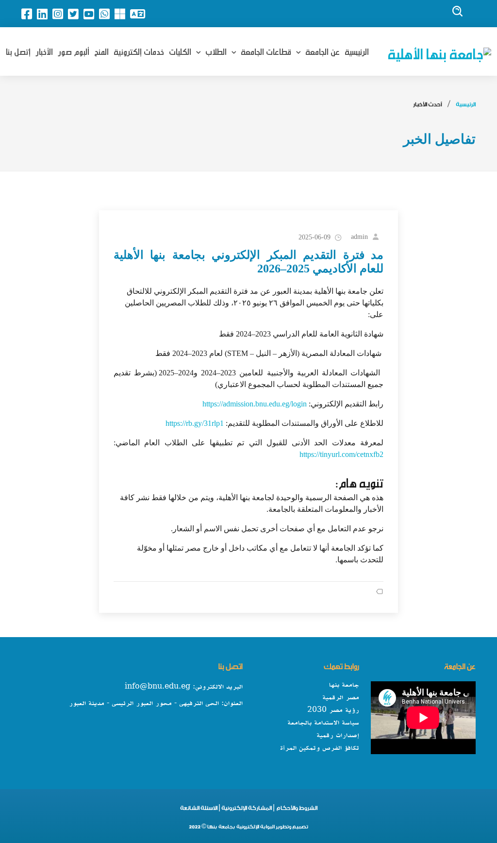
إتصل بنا (18, 50)
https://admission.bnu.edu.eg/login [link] (254, 404)
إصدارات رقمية (337, 736)
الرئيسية (357, 50)
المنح (101, 50)
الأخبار (44, 50)
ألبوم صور (73, 50)
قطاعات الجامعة (265, 50)
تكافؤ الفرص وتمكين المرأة (319, 748)
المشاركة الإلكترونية (246, 809)
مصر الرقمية (340, 698)
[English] (140, 14)
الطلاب (215, 50)
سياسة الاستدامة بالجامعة (323, 723)
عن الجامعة (321, 50)
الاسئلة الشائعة (198, 809)
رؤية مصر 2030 (333, 710)
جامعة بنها (344, 685)
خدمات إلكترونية (139, 50)
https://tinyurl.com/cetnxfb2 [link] (341, 454)
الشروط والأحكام (296, 809)
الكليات (180, 50)
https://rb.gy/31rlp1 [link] (195, 423)
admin (359, 237)
